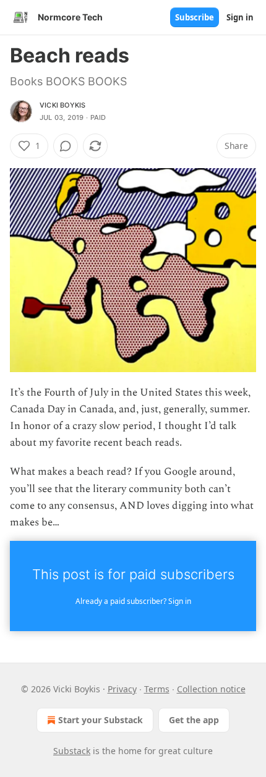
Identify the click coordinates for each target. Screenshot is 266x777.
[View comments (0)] (65, 146)
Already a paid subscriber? (133, 601)
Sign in (240, 17)
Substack (71, 751)
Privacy (122, 689)
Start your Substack (100, 720)
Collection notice (211, 689)
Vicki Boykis (62, 105)
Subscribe (194, 17)
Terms (156, 689)
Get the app (194, 720)
